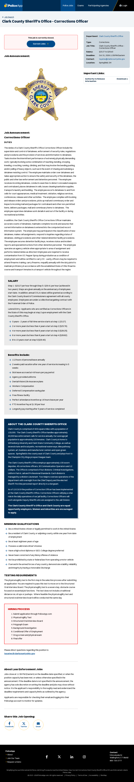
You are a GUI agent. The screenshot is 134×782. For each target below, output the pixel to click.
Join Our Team (13, 758)
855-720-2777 (116, 760)
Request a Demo (14, 762)
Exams (80, 5)
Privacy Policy (70, 775)
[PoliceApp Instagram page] (84, 757)
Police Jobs (68, 5)
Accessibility (93, 775)
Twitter (24, 727)
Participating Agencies (98, 5)
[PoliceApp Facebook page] (47, 757)
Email (38, 727)
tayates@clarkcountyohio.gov (112, 59)
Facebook (9, 727)
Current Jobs (39, 44)
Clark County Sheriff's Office (111, 36)
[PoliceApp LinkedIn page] (72, 757)
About (10, 754)
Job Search (9, 17)
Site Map (103, 775)
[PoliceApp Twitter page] (59, 757)
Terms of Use (82, 775)
